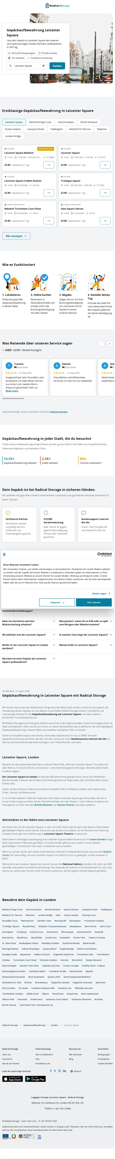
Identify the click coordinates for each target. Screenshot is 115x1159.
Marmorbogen (9, 965)
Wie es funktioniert (44, 1054)
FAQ (37, 1059)
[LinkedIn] (64, 1071)
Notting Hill (60, 920)
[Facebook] (50, 1071)
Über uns (6, 1054)
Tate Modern (103, 954)
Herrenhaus (52, 932)
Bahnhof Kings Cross (12, 909)
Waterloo (30, 915)
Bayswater (25, 954)
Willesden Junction (84, 988)
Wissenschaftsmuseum (13, 977)
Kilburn (45, 993)
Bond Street (90, 926)
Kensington (75, 920)
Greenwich (65, 937)
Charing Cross (89, 915)
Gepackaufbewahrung (34, 1025)
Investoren (7, 1059)
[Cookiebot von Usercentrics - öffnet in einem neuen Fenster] (99, 554)
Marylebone (75, 926)
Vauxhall (99, 932)
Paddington (106, 909)
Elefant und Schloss (86, 948)
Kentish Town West (29, 965)
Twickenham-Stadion (12, 993)
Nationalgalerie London (14, 971)
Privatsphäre (104, 1059)
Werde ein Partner (10, 1063)
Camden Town (44, 920)
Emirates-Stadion (48, 960)
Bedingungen (104, 1054)
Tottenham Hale (85, 954)
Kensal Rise (57, 993)
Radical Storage (10, 1025)
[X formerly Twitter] (55, 1071)
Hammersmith (84, 932)
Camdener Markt (37, 971)
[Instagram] (59, 1071)
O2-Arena (23, 988)
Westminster (27, 920)
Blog (71, 1059)
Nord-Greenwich (36, 977)
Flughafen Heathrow (63, 954)
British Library (9, 1005)
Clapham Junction (51, 965)
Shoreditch (77, 960)
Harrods (64, 960)
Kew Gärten (8, 937)
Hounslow (22, 999)
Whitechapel (67, 932)
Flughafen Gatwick (60, 982)
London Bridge (45, 915)
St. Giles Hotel (9, 943)
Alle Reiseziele (75, 1054)
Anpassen (55, 602)
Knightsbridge (67, 948)
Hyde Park (100, 982)
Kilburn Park (8, 999)
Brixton (28, 982)
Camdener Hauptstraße (43, 988)
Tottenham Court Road (24, 960)
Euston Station (66, 804)
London (54, 1025)
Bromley (99, 999)
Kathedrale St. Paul (11, 982)
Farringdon (7, 932)
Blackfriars (22, 937)
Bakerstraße (89, 943)
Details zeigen (99, 593)
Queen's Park (54, 977)
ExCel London (8, 988)
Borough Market (10, 948)
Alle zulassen (93, 602)
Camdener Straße (57, 971)
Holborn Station (42, 954)
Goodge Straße (9, 954)
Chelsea (6, 960)
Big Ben (89, 971)
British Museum (43, 804)
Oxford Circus (36, 932)
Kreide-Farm (36, 999)
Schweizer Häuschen (81, 999)
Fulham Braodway (30, 948)
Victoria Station (34, 909)
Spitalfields (36, 937)
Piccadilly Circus (10, 920)
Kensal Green (76, 971)
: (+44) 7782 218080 (57, 1108)
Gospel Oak (72, 993)
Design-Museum (94, 960)
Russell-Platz (29, 926)
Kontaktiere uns (42, 1063)
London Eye (51, 937)
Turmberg (21, 932)
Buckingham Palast (28, 943)
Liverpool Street (90, 909)
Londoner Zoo (65, 988)
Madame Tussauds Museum (52, 926)
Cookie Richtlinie (105, 1063)
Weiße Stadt (33, 993)
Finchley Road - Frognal (93, 965)
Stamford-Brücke (71, 943)
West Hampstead (89, 993)
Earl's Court (105, 926)
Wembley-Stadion (50, 943)
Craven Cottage (71, 965)
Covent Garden (97, 839)
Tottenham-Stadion (94, 920)
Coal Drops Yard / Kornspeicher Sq (36, 1005)
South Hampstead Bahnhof (77, 977)
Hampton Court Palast (57, 999)
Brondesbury (41, 982)
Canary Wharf (50, 948)
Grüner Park (79, 937)
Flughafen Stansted (82, 982)
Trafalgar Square (10, 926)
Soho (58, 915)
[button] (43, 66)
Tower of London (96, 937)
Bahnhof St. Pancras (12, 915)
